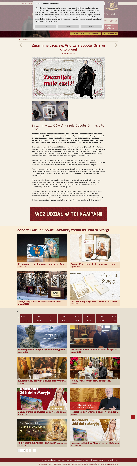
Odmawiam (45, 26)
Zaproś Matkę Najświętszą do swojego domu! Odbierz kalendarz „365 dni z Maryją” (42, 413)
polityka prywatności (105, 460)
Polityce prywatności (90, 10)
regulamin (95, 460)
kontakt (115, 460)
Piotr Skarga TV (101, 464)
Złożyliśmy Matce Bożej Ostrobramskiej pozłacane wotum (39, 302)
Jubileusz (69, 460)
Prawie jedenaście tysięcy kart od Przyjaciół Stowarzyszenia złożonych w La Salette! (41, 350)
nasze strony (61, 460)
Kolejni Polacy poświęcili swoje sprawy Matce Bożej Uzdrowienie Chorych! (42, 382)
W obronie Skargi (79, 460)
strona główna (46, 460)
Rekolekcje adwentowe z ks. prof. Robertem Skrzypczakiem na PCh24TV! (94, 413)
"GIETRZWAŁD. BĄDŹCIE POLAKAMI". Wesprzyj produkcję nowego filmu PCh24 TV (42, 444)
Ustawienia (68, 26)
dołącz (54, 460)
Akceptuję (91, 26)
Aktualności (91, 464)
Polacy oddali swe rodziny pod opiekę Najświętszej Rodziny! (90, 382)
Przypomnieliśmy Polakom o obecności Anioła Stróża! (42, 265)
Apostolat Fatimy (112, 464)
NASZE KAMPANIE (24, 39)
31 (34, 451)
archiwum (88, 460)
